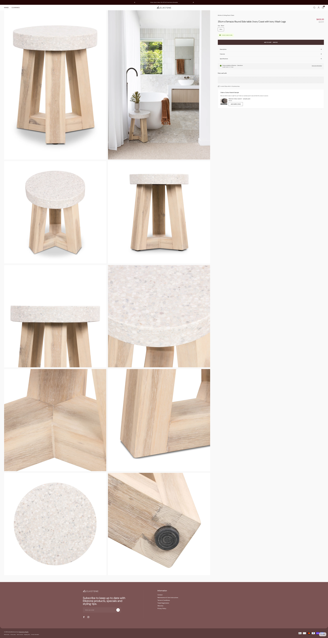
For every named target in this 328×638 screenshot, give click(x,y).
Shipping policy (27, 634)
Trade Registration (163, 603)
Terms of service (20, 634)
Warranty (160, 606)
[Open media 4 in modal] (159, 212)
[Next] (193, 2)
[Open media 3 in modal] (55, 212)
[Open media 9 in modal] (55, 524)
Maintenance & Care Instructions (168, 597)
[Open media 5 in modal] (55, 316)
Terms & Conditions (164, 600)
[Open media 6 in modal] (159, 316)
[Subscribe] (118, 610)
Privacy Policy (162, 608)
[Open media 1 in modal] (55, 85)
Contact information (35, 634)
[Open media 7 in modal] (55, 420)
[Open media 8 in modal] (159, 420)
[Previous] (135, 2)
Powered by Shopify (23, 632)
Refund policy (6, 634)
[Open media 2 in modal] (159, 85)
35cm (221, 29)
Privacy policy (13, 634)
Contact (160, 595)
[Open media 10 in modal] (159, 524)
